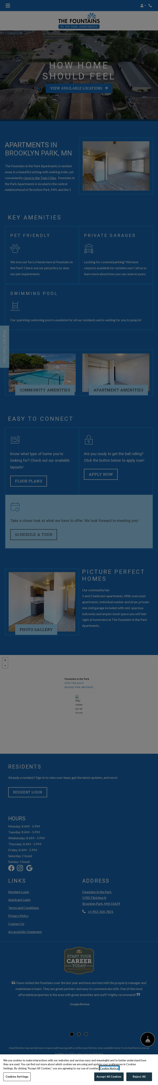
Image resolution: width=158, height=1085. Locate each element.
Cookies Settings (17, 1076)
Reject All (139, 1076)
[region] (79, 1069)
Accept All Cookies (108, 1076)
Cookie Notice (109, 1068)
